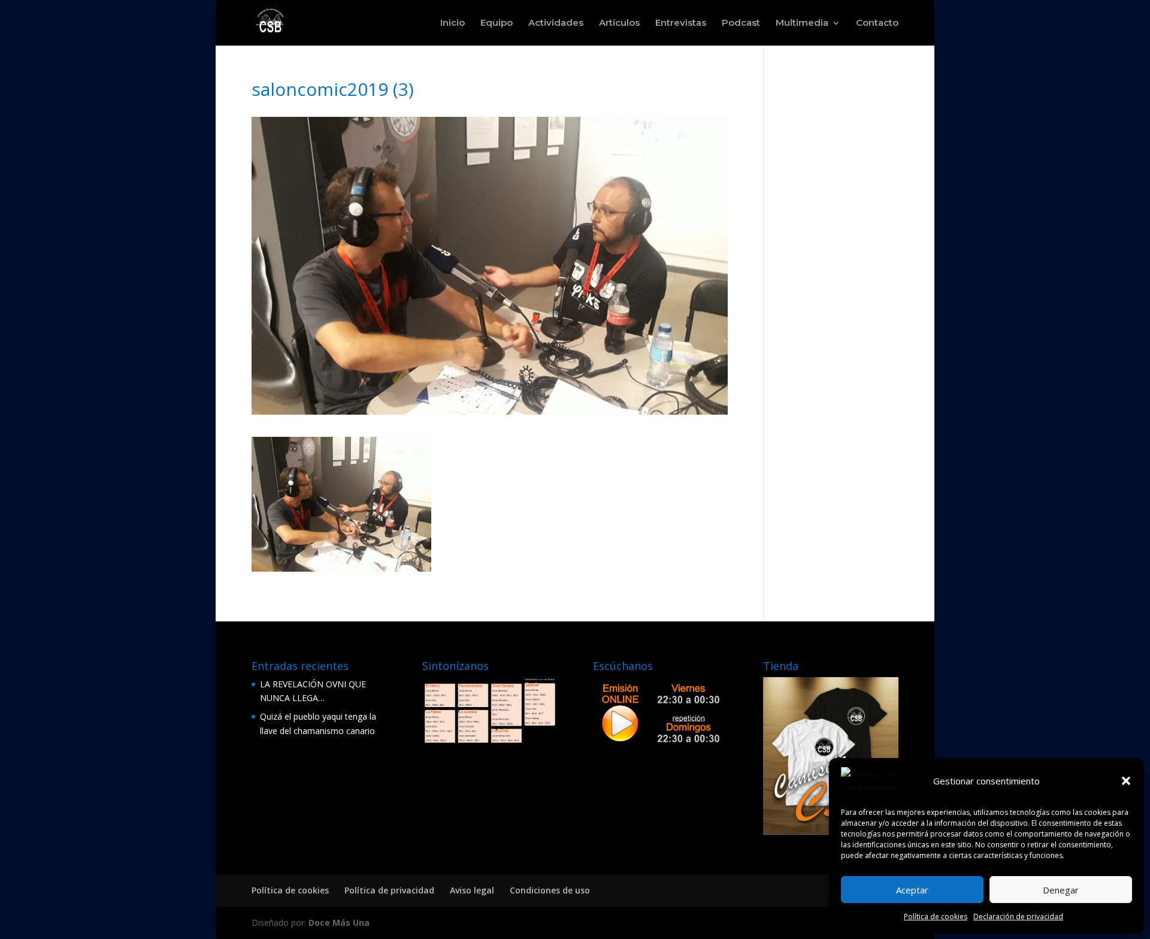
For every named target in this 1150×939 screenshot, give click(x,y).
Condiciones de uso (550, 890)
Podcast (741, 23)
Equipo (496, 23)
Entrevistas (680, 23)
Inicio (452, 23)
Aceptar (912, 890)
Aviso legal (472, 890)
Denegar (1061, 890)
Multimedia (802, 23)
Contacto (877, 23)
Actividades (555, 23)
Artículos (619, 23)
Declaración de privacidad (1018, 916)
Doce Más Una (339, 922)
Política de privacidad (389, 890)
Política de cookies (935, 916)
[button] (1126, 781)
